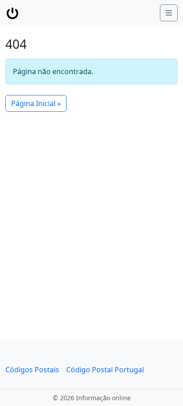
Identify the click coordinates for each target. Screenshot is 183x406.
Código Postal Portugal (105, 369)
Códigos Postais (32, 369)
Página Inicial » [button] (36, 103)
